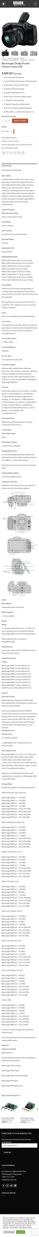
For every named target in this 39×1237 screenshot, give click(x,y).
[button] (3, 4)
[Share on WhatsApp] (3, 153)
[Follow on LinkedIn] (15, 1185)
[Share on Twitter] (11, 153)
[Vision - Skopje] (19, 4)
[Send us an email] (11, 1185)
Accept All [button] (20, 1232)
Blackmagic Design (12, 148)
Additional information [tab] (11, 170)
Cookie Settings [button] (9, 1232)
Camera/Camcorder (10, 60)
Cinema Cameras (27, 60)
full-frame (29, 144)
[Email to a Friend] (15, 153)
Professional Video (16, 58)
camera (17, 144)
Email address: (6, 1142)
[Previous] (5, 30)
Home (4, 58)
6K (6, 144)
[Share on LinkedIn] (23, 153)
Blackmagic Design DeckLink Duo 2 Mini (28, 1119)
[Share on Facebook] (7, 153)
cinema (22, 144)
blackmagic (11, 144)
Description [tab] (6, 166)
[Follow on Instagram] (7, 1185)
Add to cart (20, 121)
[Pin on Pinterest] (19, 153)
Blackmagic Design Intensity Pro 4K (8, 1119)
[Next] (34, 30)
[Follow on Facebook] (3, 1185)
